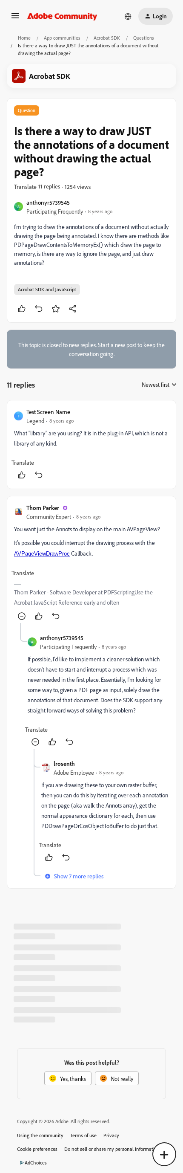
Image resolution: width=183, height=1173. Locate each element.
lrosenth (64, 763)
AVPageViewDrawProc (42, 553)
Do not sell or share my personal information (112, 1149)
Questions (143, 38)
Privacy (111, 1135)
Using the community (40, 1135)
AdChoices (36, 1162)
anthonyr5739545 (48, 202)
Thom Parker (42, 507)
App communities (62, 38)
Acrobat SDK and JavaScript (47, 289)
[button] (15, 18)
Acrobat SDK (107, 38)
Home (24, 38)
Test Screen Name (48, 411)
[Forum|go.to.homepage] (62, 16)
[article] (91, 444)
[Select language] (128, 16)
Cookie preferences (37, 1149)
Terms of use (83, 1135)
